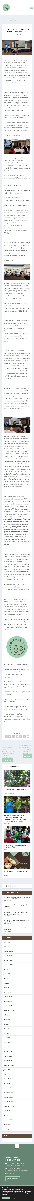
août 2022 (7, 1015)
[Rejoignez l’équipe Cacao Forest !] (17, 778)
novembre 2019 (8, 1102)
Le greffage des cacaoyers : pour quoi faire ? (15, 846)
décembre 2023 (8, 960)
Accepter (6, 1198)
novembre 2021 (8, 1056)
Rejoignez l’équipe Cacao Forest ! (17, 790)
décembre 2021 (8, 1051)
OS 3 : (5, 198)
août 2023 (7, 969)
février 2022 (7, 1042)
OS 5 (6, 243)
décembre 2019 (8, 1097)
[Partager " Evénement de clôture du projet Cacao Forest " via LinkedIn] (20, 736)
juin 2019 (6, 1115)
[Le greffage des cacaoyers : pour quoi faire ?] (17, 834)
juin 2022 (6, 1024)
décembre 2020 (8, 1088)
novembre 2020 (8, 1092)
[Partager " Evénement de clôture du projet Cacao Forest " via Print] (28, 736)
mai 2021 (6, 1074)
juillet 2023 (7, 974)
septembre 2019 (9, 1106)
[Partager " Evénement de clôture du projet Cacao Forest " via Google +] (13, 736)
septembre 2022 (9, 1010)
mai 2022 (6, 1029)
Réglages (15, 1198)
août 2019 (7, 1111)
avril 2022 (7, 1033)
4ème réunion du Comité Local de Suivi (16, 872)
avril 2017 (7, 1129)
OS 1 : (5, 175)
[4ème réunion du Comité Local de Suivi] (17, 860)
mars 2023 (7, 987)
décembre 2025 (8, 951)
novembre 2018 (8, 1120)
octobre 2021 (8, 1060)
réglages (4, 1194)
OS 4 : (5, 210)
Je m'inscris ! (12, 1178)
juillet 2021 (7, 1070)
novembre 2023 (8, 965)
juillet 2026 (7, 942)
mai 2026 (6, 946)
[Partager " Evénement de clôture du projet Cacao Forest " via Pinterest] (17, 736)
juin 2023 (6, 978)
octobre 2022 (8, 1006)
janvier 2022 (7, 1047)
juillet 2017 (7, 1124)
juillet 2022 (7, 1019)
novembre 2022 (8, 1001)
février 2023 (7, 992)
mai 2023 (6, 983)
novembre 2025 (8, 956)
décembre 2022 (8, 997)
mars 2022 (7, 1038)
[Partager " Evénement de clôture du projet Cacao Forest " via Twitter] (10, 736)
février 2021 (7, 1079)
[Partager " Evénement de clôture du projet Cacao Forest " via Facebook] (6, 736)
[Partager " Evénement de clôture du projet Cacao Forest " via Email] (24, 736)
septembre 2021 (9, 1065)
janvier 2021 (7, 1083)
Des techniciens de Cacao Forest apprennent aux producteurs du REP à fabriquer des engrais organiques (17, 818)
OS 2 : (5, 185)
